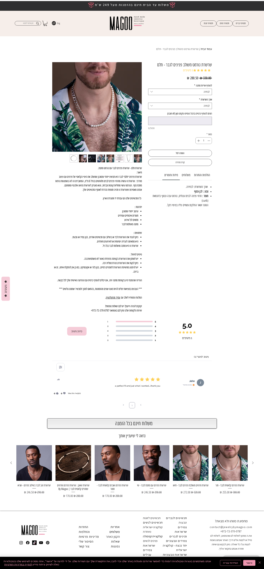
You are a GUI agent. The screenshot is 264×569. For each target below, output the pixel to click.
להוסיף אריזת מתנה (203, 85)
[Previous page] (141, 405)
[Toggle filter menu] (60, 367)
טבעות (183, 522)
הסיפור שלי (86, 541)
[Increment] (198, 140)
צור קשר (84, 546)
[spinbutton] (203, 140)
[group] (132, 476)
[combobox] (180, 92)
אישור (249, 563)
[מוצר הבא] (11, 463)
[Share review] (58, 379)
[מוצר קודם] (253, 463)
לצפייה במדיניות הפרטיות (18, 564)
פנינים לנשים (150, 541)
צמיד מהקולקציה (113, 297)
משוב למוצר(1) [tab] (201, 356)
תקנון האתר (113, 536)
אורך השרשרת (205, 99)
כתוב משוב (76, 331)
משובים (5, 289)
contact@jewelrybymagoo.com (231, 527)
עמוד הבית (206, 49)
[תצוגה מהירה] (230, 463)
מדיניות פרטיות (89, 536)
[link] (171, 175)
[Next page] (123, 405)
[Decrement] (209, 140)
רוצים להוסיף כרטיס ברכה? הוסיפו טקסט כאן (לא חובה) (189, 113)
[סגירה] (260, 563)
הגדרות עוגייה (230, 563)
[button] (45, 23)
